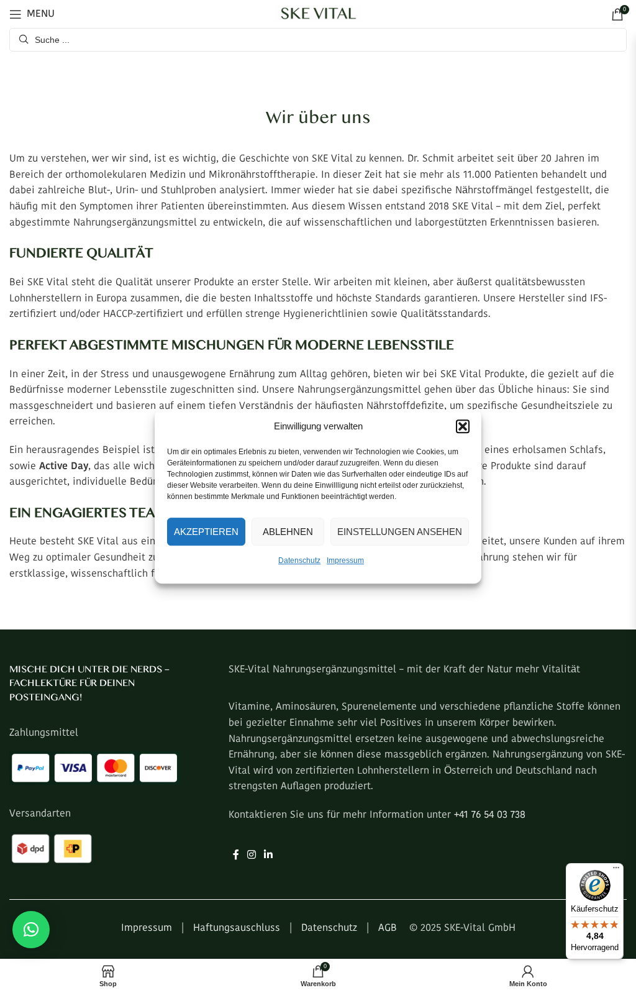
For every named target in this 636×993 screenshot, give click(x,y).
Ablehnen (288, 531)
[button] (463, 426)
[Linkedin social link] (268, 855)
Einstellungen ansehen (399, 531)
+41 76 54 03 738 (489, 815)
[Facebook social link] (236, 855)
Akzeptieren (206, 531)
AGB (387, 928)
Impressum (345, 560)
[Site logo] (318, 13)
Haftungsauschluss (236, 928)
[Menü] (616, 870)
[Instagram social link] (251, 855)
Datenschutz (299, 560)
